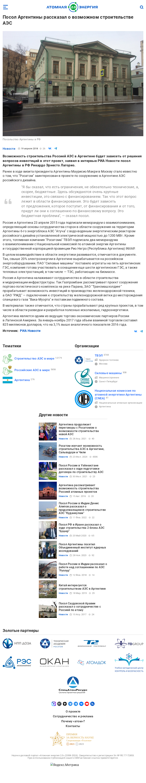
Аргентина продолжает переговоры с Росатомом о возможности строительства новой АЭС (79, 429)
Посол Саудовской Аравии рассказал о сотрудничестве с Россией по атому (80, 607)
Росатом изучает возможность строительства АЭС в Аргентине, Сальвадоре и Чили (82, 449)
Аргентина (22, 380)
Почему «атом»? (73, 721)
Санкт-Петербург (108, 381)
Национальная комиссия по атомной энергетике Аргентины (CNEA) (118, 394)
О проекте (73, 711)
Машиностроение (109, 377)
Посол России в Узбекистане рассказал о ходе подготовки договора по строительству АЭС (81, 469)
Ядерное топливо (109, 360)
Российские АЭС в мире (32, 370)
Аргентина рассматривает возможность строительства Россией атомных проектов (79, 488)
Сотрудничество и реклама (73, 716)
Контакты (73, 726)
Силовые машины (108, 373)
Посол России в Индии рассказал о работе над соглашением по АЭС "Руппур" (83, 567)
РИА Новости (30, 331)
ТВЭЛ (99, 355)
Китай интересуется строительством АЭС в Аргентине (82, 587)
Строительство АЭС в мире (34, 358)
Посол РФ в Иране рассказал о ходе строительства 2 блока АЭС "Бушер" (82, 528)
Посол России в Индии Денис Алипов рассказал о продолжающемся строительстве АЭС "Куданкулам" (82, 508)
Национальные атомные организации (120, 402)
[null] (50, 148)
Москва (103, 363)
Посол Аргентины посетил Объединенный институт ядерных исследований (82, 548)
